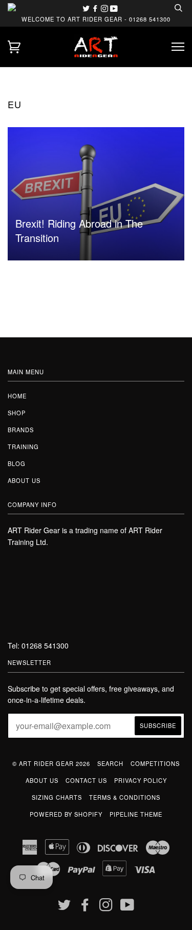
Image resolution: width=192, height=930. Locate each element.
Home (17, 396)
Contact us (86, 780)
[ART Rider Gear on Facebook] (96, 8)
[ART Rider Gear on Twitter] (87, 8)
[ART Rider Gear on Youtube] (114, 8)
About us (24, 480)
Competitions (155, 763)
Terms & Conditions (124, 797)
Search (110, 763)
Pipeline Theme (136, 814)
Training (23, 446)
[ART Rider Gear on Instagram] (105, 8)
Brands (21, 430)
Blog (17, 463)
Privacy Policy (140, 780)
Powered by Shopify (66, 814)
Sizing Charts (57, 797)
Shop (17, 413)
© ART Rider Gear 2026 (51, 763)
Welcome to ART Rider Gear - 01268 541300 (96, 19)
